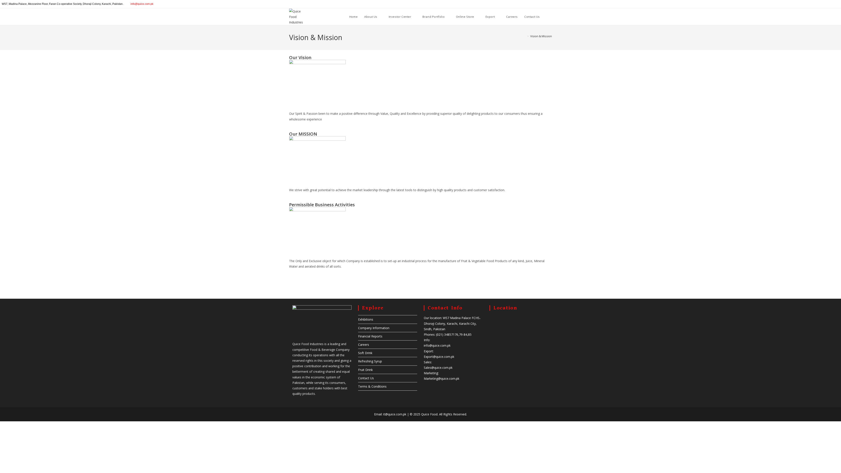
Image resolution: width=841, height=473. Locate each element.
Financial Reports (370, 336)
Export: (429, 351)
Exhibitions (365, 319)
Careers (363, 344)
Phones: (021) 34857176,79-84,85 (448, 334)
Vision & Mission (541, 36)
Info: (427, 340)
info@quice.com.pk (142, 3)
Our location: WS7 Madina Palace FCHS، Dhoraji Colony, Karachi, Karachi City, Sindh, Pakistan (452, 323)
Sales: (428, 362)
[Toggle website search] (547, 17)
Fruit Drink (365, 370)
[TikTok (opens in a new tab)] (839, 4)
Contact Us (366, 378)
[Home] (525, 36)
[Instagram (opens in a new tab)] (824, 4)
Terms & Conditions (372, 386)
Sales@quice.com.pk (438, 367)
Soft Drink (365, 353)
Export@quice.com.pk (439, 357)
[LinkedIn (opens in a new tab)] (829, 4)
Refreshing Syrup (370, 361)
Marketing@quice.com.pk (441, 378)
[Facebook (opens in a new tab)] (819, 4)
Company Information (373, 328)
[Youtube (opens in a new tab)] (834, 4)
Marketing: (431, 373)
